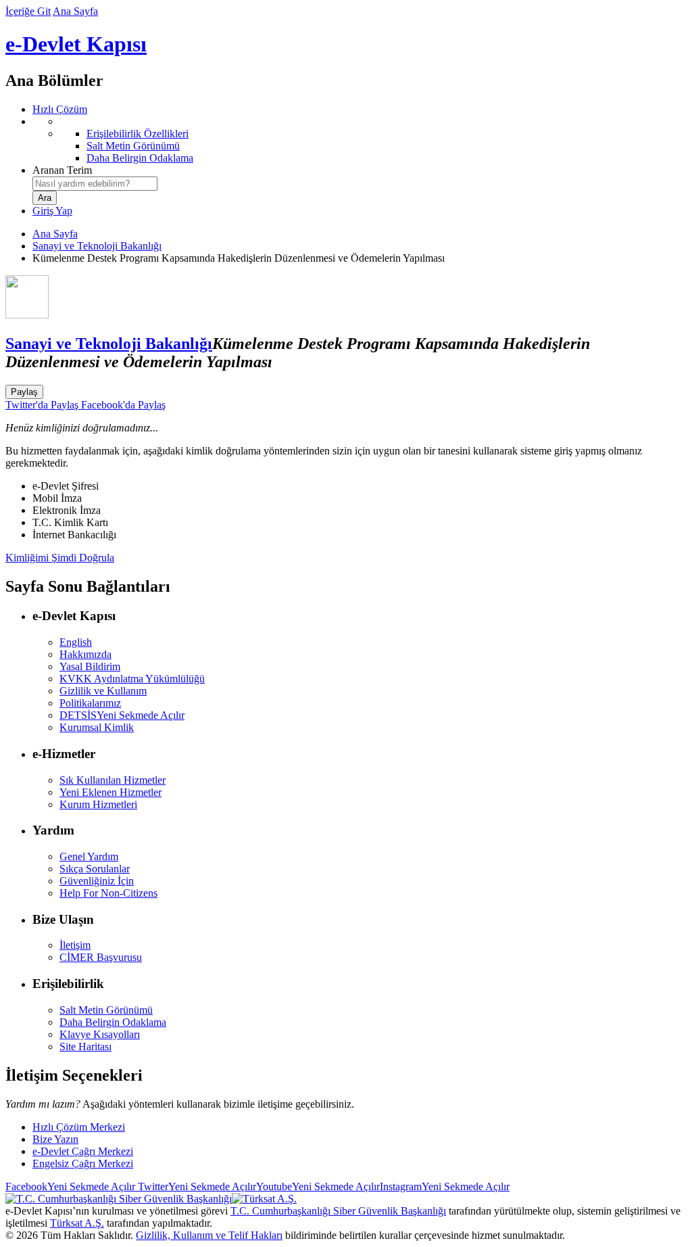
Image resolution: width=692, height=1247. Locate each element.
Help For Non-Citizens (108, 893)
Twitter (195, 1186)
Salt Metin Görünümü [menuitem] (133, 145)
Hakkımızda (85, 654)
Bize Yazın (55, 1139)
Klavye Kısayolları (99, 1034)
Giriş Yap (52, 210)
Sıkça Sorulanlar (94, 868)
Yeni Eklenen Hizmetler (110, 792)
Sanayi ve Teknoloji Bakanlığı (97, 246)
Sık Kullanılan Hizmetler (112, 780)
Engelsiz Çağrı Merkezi (82, 1163)
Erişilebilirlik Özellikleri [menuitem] (137, 133)
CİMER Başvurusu (100, 957)
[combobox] (94, 184)
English (75, 642)
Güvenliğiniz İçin (96, 881)
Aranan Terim (62, 170)
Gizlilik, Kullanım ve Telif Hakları (209, 1235)
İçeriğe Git (28, 11)
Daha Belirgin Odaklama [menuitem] (139, 158)
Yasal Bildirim (89, 666)
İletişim (75, 945)
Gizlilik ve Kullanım (103, 691)
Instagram (445, 1186)
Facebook (70, 1186)
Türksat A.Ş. (77, 1223)
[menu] (359, 140)
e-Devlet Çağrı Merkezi (82, 1151)
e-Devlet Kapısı (76, 44)
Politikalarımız (90, 703)
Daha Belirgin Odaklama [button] (112, 1022)
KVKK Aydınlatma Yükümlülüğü (132, 678)
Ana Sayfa (75, 11)
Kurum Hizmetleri (98, 804)
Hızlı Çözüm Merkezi (78, 1127)
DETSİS (121, 715)
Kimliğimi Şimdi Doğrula (59, 557)
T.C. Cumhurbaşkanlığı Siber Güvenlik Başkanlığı (338, 1211)
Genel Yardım (88, 856)
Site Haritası (85, 1046)
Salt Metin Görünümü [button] (106, 1010)
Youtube (318, 1186)
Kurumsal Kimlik (96, 727)
